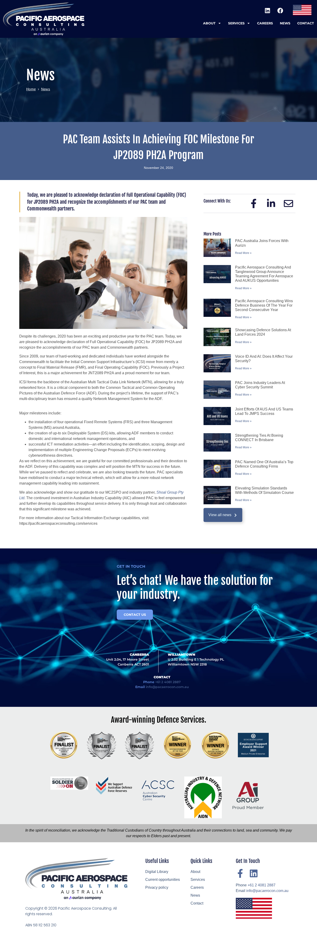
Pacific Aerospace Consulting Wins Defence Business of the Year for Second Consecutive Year (264, 305)
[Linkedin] (267, 10)
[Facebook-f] (240, 873)
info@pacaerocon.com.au (167, 687)
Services (236, 23)
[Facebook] (280, 10)
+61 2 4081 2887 (168, 682)
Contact (305, 23)
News (285, 23)
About (209, 23)
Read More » (243, 253)
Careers (265, 23)
